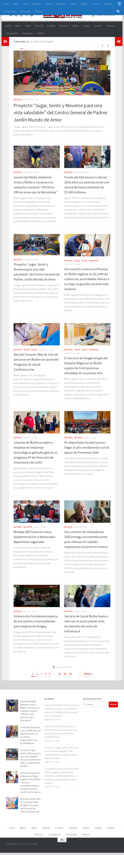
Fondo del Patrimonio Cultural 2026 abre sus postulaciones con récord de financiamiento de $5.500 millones (61, 737)
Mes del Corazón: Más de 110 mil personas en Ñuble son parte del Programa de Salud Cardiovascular (30, 811)
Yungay (83, 3)
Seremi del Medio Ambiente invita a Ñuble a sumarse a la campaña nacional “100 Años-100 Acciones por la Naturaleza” (29, 716)
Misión (16, 3)
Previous (102, 45)
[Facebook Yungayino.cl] (99, 851)
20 (65, 679)
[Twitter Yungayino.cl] (105, 851)
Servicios (43, 101)
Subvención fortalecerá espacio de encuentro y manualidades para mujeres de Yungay (36, 627)
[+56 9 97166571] (116, 851)
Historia (38, 11)
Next (107, 45)
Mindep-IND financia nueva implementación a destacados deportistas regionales (34, 542)
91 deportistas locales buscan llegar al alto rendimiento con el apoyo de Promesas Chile (86, 453)
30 (70, 679)
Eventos (49, 3)
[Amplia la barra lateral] (5, 41)
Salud (26, 101)
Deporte (61, 3)
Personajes (25, 11)
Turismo (96, 3)
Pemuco (108, 3)
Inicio (6, 3)
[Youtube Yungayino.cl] (110, 851)
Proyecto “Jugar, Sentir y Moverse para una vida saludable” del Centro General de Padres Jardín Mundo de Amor (61, 758)
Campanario (10, 11)
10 (59, 679)
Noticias (37, 3)
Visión (26, 3)
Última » (88, 679)
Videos (73, 3)
